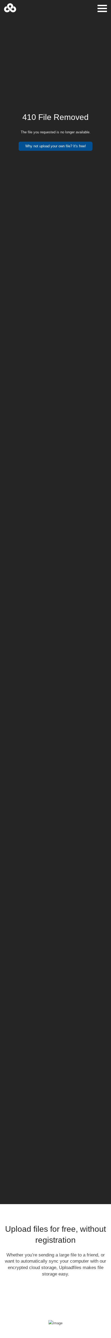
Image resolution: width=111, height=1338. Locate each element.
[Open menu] (102, 8)
